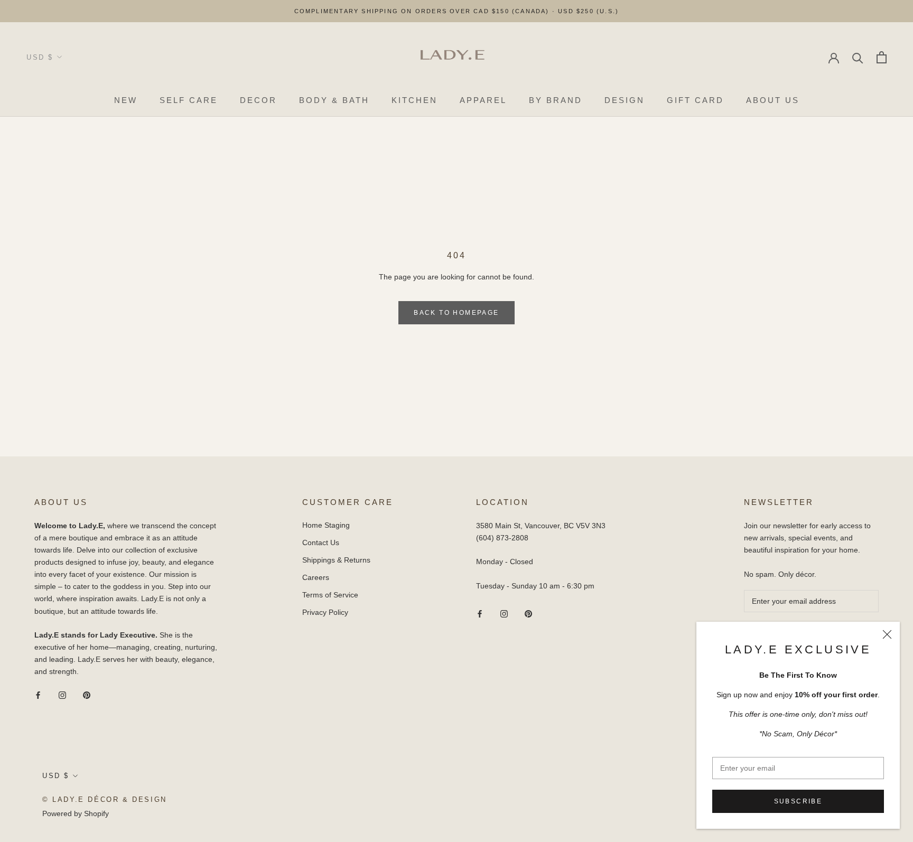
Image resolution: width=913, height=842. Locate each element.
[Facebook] (38, 694)
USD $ (39, 57)
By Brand (555, 100)
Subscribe (798, 801)
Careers (315, 577)
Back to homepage (456, 312)
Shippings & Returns (336, 560)
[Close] (887, 634)
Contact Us (320, 542)
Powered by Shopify (75, 813)
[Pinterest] (86, 694)
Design (624, 100)
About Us (772, 100)
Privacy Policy (325, 612)
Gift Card (695, 100)
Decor (258, 100)
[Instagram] (62, 694)
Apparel (483, 100)
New (125, 100)
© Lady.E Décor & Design (104, 799)
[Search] (857, 57)
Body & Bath (334, 100)
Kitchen (414, 100)
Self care (189, 100)
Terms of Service (330, 595)
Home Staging (326, 525)
